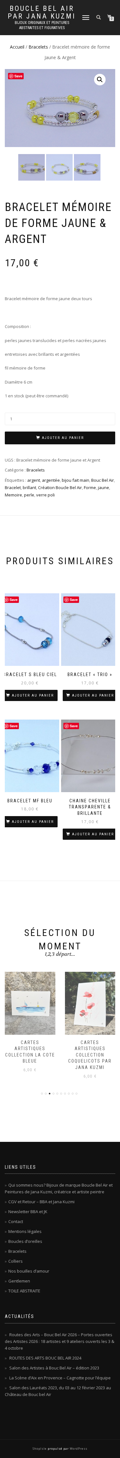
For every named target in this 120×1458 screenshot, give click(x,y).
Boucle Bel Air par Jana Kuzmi (42, 12)
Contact (15, 1221)
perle (29, 495)
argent (33, 480)
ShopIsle (40, 1448)
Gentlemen (19, 1281)
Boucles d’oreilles (25, 1241)
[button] (100, 79)
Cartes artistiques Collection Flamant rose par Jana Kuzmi (90, 1055)
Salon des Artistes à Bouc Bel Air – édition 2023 (54, 1368)
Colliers (15, 1261)
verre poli (45, 495)
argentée (51, 480)
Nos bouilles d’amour (28, 1271)
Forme (90, 487)
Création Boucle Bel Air (60, 487)
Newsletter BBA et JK (27, 1211)
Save (18, 76)
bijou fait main (75, 480)
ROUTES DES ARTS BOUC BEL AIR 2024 (45, 1358)
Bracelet (13, 487)
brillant (29, 487)
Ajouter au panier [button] (33, 695)
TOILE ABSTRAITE (24, 1291)
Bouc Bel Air (102, 480)
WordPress (78, 1448)
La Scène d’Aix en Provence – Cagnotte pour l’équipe (60, 1378)
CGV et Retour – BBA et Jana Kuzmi (41, 1202)
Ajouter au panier (63, 438)
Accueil (17, 47)
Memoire (13, 495)
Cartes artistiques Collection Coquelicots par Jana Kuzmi (30, 1055)
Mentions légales (25, 1231)
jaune (103, 487)
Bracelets (38, 47)
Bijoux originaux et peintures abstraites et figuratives (42, 25)
